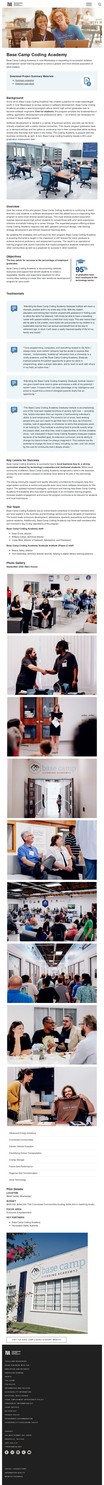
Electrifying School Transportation (25, 1153)
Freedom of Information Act (19, 1403)
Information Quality (15, 1473)
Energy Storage (16, 1159)
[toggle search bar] (99, 4)
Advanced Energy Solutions (22, 1133)
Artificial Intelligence (16, 1396)
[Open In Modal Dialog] (52, 603)
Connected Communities (21, 1139)
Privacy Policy (12, 1415)
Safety (8, 1377)
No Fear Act (11, 1411)
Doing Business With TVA (17, 1365)
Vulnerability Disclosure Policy (21, 1422)
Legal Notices (12, 1407)
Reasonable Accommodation (19, 1419)
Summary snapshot (24, 80)
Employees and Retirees (17, 1369)
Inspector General (14, 1373)
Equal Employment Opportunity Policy (24, 1400)
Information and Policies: (18, 1388)
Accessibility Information (18, 1392)
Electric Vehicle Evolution (21, 1146)
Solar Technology (17, 1179)
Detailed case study (24, 83)
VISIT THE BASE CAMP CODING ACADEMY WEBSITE (36, 1339)
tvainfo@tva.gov (13, 1447)
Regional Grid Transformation (23, 1173)
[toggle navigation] (89, 4)
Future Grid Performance (21, 1166)
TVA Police (10, 1384)
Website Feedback (14, 1477)
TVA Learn (10, 1380)
